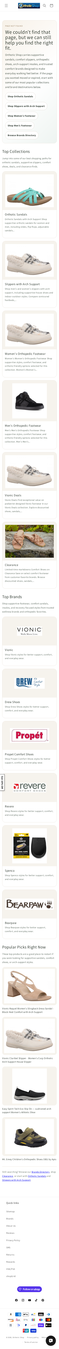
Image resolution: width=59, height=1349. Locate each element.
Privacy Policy (13, 1240)
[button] (6, 5)
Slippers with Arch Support (16, 1179)
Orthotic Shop (18, 1337)
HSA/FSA (10, 1269)
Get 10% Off (2, 782)
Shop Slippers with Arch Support (26, 106)
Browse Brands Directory (22, 135)
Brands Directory (41, 1171)
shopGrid (11, 1276)
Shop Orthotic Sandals (20, 96)
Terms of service (31, 1342)
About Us (11, 1225)
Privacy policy (33, 1337)
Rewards (10, 1261)
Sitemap (10, 1211)
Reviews (10, 1233)
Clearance (7, 1176)
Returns (10, 1254)
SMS (8, 1247)
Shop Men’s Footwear (20, 125)
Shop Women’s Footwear (22, 115)
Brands (10, 1218)
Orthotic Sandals (37, 1176)
